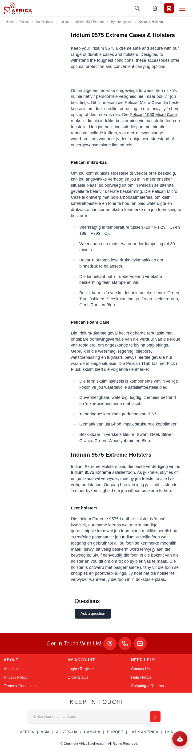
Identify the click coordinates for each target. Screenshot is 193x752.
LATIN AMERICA (144, 732)
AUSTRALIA (66, 732)
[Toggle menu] (182, 8)
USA (169, 732)
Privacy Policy (16, 677)
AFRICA (27, 732)
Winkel (24, 22)
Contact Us (140, 669)
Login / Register (81, 669)
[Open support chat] (179, 738)
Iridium (64, 22)
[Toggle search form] (137, 8)
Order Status (78, 677)
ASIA (45, 732)
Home (10, 22)
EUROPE (115, 732)
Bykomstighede (121, 22)
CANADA (92, 732)
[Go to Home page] (18, 8)
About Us (11, 669)
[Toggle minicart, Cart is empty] (169, 8)
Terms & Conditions (20, 686)
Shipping (138, 686)
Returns (157, 686)
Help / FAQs (141, 677)
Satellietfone (44, 22)
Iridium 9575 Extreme (90, 22)
